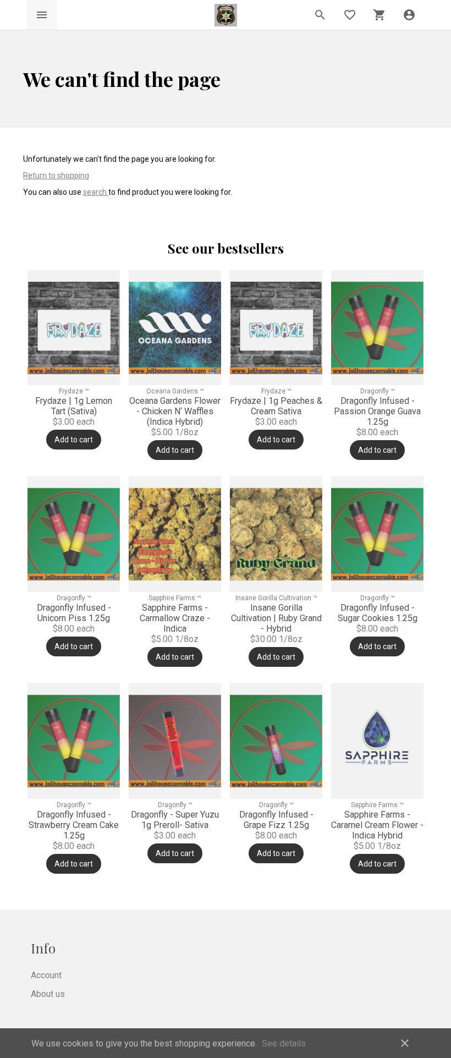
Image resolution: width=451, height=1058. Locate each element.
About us (48, 994)
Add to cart (73, 439)
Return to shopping (56, 175)
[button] (409, 15)
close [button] (404, 1043)
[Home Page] (226, 15)
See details (284, 1043)
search (95, 192)
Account (46, 975)
